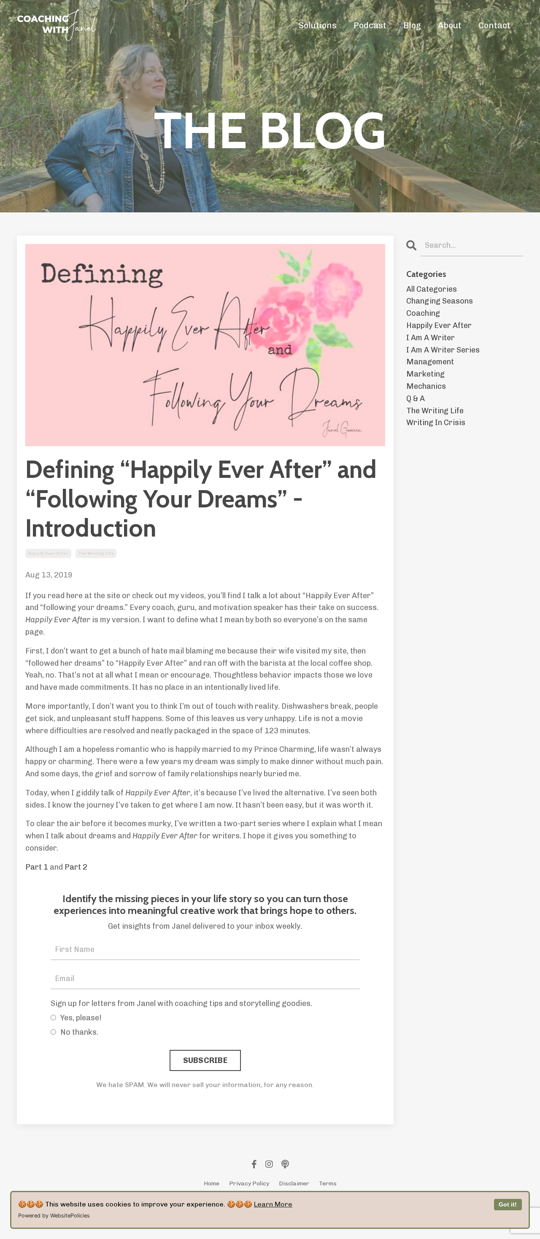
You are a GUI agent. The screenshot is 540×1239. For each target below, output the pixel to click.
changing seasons (439, 301)
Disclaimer (294, 1183)
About (450, 25)
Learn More (273, 1204)
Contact (494, 25)
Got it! (508, 1204)
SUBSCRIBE (205, 1060)
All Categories (431, 289)
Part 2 (76, 867)
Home (211, 1183)
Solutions (318, 25)
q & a (415, 398)
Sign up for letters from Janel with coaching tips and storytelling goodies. (181, 1003)
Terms (328, 1183)
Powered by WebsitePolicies (54, 1215)
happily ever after (48, 553)
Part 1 (36, 867)
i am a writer (430, 337)
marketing (425, 374)
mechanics (426, 386)
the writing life (96, 553)
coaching (423, 313)
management (430, 361)
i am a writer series (443, 350)
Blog (412, 25)
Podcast (370, 25)
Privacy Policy (249, 1183)
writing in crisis (435, 422)
